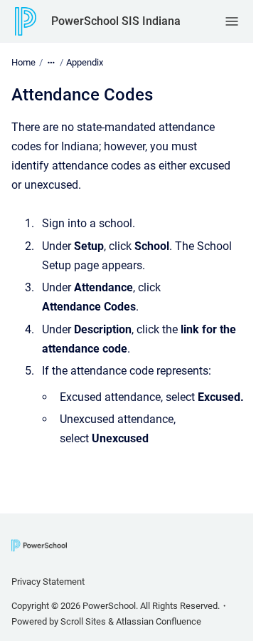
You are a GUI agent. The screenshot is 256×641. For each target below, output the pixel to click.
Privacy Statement (48, 581)
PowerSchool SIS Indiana (116, 21)
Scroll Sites (83, 621)
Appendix (84, 62)
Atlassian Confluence (158, 621)
